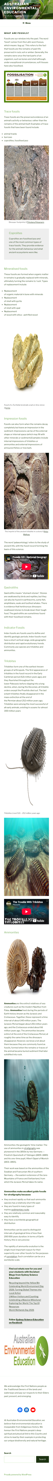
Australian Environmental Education (20, 8)
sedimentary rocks (20, 1209)
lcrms (8, 408)
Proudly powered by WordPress (17, 1474)
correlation (12, 1256)
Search (7, 1453)
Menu (28, 23)
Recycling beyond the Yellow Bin (24, 1283)
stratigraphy (30, 1148)
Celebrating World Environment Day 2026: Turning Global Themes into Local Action (26, 1289)
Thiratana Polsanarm (35, 222)
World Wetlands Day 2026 (21, 1310)
